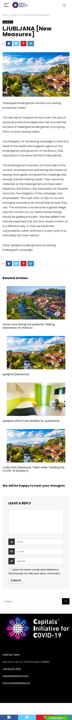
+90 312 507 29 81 (12, 668)
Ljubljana (15, 15)
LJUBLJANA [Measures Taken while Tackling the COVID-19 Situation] (33, 469)
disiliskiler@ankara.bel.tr (16, 675)
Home (6, 15)
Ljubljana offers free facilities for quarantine (31, 421)
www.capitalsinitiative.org (16, 682)
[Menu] (7, 5)
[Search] (64, 5)
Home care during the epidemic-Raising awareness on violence (29, 326)
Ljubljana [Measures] (16, 374)
